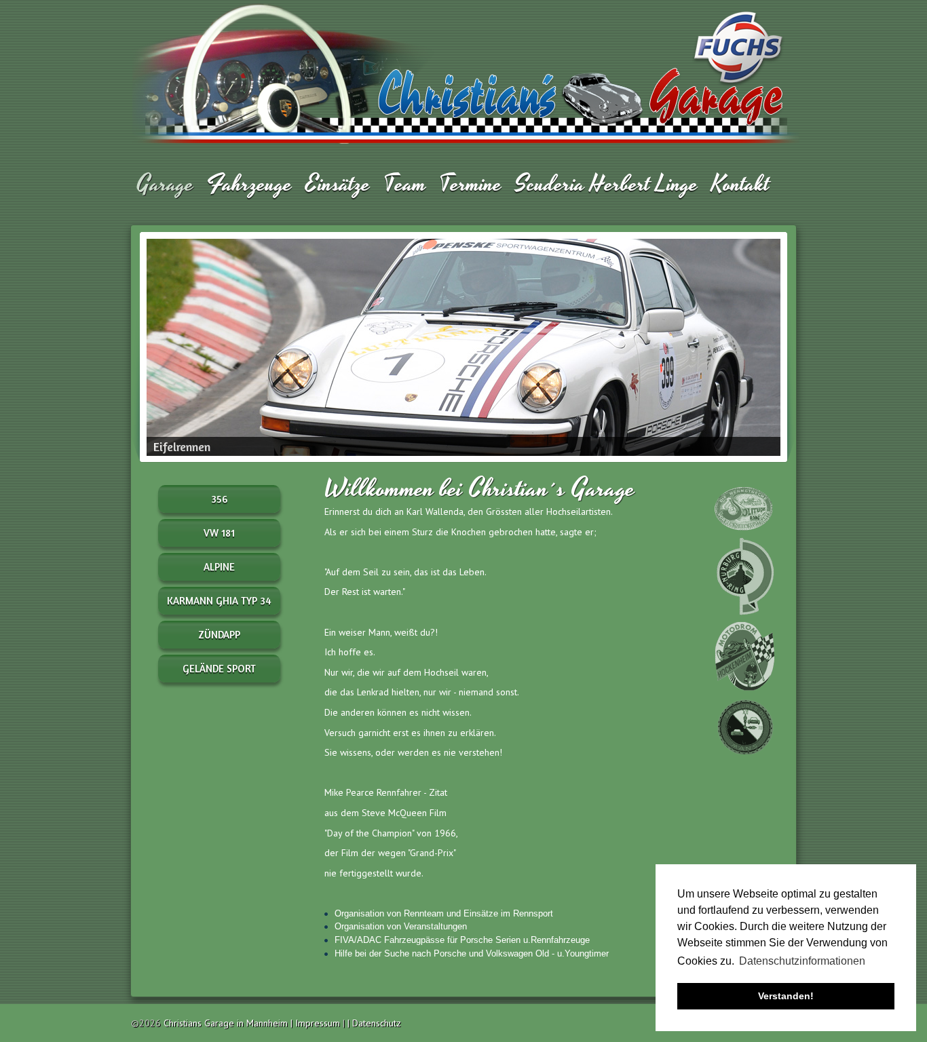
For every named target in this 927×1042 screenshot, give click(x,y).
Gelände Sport (219, 668)
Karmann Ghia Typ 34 (219, 600)
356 (219, 499)
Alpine (219, 566)
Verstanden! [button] (786, 995)
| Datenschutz (374, 1023)
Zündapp (219, 634)
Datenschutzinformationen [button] (802, 961)
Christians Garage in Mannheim (226, 1023)
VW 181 (219, 532)
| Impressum (316, 1023)
